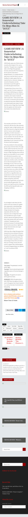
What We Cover (6, 503)
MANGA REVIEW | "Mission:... (13, 440)
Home (4, 10)
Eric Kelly (17, 44)
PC (3, 328)
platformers (8, 328)
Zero (11, 330)
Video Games (10, 10)
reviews (15, 328)
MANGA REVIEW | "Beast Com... (13, 420)
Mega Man (20, 326)
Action (8, 326)
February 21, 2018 (9, 44)
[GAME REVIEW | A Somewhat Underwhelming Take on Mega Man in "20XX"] (9, 354)
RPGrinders (21, 328)
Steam (4, 330)
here (18, 298)
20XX (4, 326)
